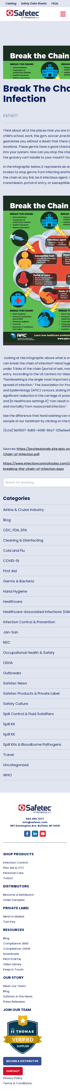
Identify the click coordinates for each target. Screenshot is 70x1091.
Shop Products (18, 854)
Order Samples (14, 900)
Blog (6, 938)
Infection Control (15, 862)
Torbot (8, 878)
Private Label (16, 908)
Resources (13, 929)
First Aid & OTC (13, 868)
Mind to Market (13, 916)
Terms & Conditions (17, 1083)
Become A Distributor (18, 895)
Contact (13, 1071)
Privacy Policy (12, 1078)
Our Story (13, 977)
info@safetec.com (35, 822)
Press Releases (14, 1002)
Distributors (16, 886)
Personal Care (13, 873)
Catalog (10, 3)
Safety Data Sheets (34, 3)
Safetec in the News (17, 996)
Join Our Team (17, 1009)
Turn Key (9, 922)
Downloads (11, 954)
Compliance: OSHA (16, 949)
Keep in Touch (13, 969)
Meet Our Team (14, 986)
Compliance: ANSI (15, 943)
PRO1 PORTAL (12, 959)
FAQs (54, 3)
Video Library (12, 964)
